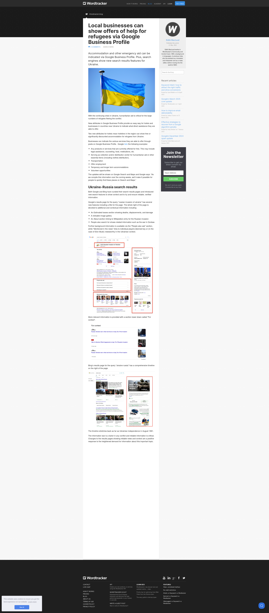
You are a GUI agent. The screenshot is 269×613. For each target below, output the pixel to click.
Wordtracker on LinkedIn (169, 578)
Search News (108, 47)
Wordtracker (95, 3)
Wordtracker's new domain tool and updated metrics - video (147, 588)
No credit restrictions (169, 590)
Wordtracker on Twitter (184, 578)
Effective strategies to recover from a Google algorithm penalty (171, 124)
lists (126, 144)
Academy (157, 4)
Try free (180, 4)
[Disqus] (121, 475)
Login (170, 4)
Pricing (143, 4)
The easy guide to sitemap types (146, 597)
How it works (132, 4)
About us (86, 599)
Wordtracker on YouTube (164, 578)
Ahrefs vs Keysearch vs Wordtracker (174, 593)
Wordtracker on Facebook (179, 578)
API (164, 4)
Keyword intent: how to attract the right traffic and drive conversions (171, 87)
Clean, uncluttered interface (171, 587)
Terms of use (88, 601)
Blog (150, 4)
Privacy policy (89, 606)
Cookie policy (88, 604)
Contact (86, 584)
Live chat (86, 587)
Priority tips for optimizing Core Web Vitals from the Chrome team (147, 593)
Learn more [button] (32, 602)
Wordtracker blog (96, 14)
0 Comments (95, 47)
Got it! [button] (22, 607)
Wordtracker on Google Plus (174, 578)
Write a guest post (117, 603)
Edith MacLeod (172, 40)
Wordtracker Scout (118, 592)
